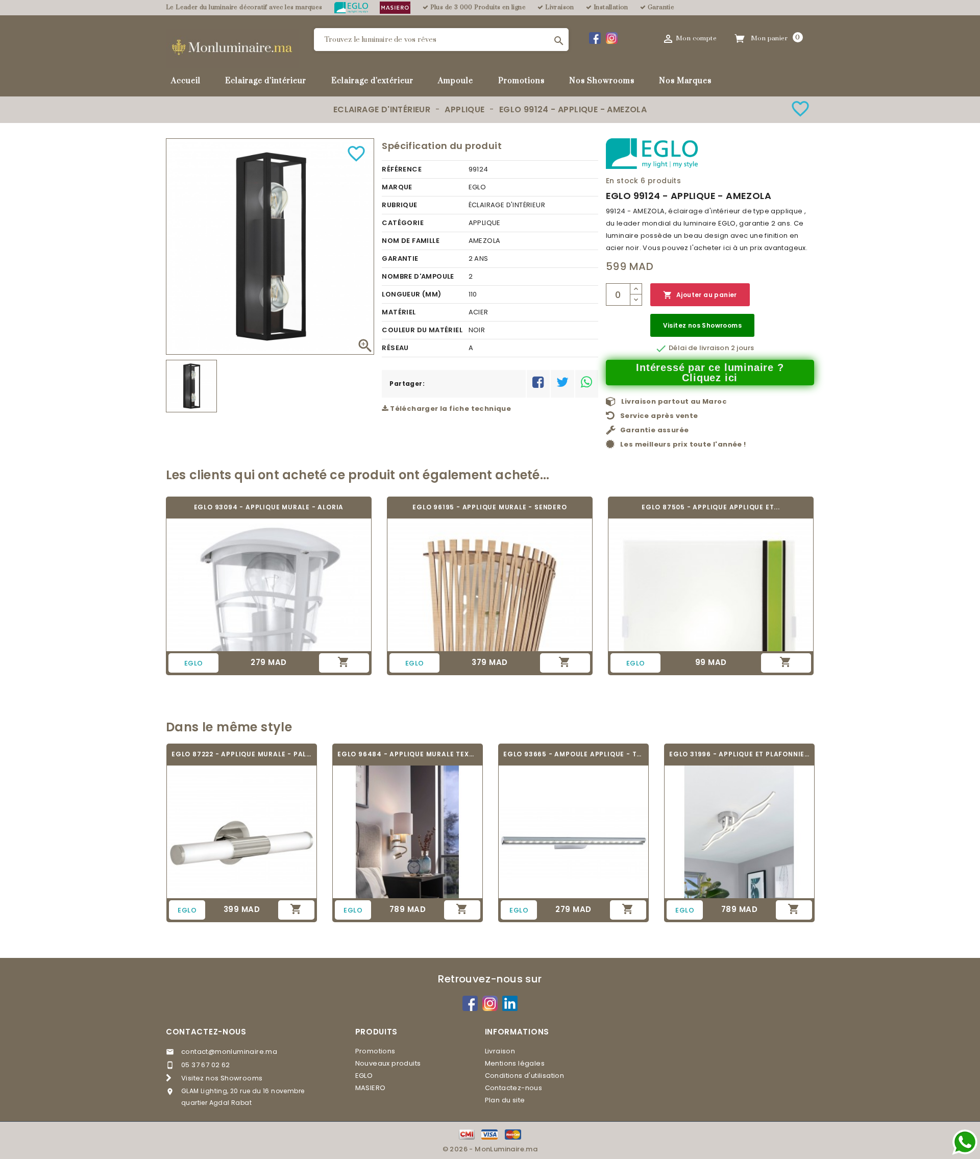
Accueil (186, 81)
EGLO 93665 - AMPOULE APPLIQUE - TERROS (573, 754)
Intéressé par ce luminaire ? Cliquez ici (709, 372)
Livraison (500, 1051)
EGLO (364, 1075)
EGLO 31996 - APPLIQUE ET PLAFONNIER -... (739, 754)
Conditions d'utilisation (525, 1075)
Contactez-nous (206, 1031)
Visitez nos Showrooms (702, 325)
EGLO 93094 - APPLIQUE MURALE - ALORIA (269, 507)
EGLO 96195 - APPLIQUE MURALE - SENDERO (489, 507)
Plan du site (505, 1100)
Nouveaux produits (388, 1063)
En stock (622, 181)
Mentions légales (515, 1063)
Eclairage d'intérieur (265, 81)
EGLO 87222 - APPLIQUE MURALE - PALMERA (242, 754)
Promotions (521, 81)
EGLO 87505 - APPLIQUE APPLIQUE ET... (711, 507)
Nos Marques (685, 81)
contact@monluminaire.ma (229, 1051)
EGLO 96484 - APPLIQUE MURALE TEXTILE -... (407, 754)
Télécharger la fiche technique (449, 408)
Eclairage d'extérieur (372, 81)
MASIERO (370, 1088)
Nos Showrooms (601, 81)
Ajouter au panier (700, 295)
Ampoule (455, 81)
